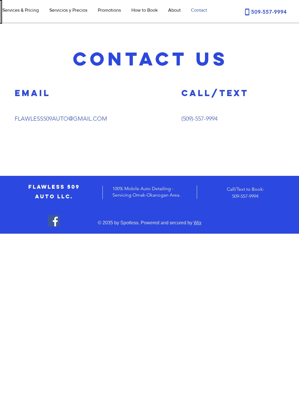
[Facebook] (54, 220)
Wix (197, 222)
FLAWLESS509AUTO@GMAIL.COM (61, 118)
